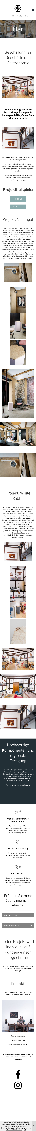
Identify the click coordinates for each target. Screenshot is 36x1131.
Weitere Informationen (14, 1130)
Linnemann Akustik (21, 1121)
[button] (18, 915)
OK (25, 1130)
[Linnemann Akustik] (18, 8)
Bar (26, 16)
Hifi (13, 16)
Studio (19, 16)
